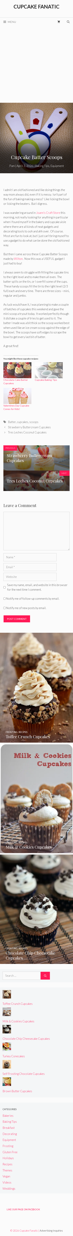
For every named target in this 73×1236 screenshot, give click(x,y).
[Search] (45, 976)
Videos (7, 1182)
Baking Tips (42, 166)
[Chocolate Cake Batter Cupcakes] (17, 370)
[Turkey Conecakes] (7, 1048)
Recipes (7, 1164)
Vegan (6, 1176)
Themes (7, 1170)
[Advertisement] (36, 64)
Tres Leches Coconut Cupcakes (27, 432)
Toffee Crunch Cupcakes (18, 1003)
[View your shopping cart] (58, 22)
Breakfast (9, 1128)
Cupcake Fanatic (36, 6)
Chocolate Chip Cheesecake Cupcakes (26, 1038)
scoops (33, 422)
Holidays (8, 1158)
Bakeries (8, 1115)
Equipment (57, 166)
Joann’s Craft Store (48, 212)
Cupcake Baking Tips (46, 379)
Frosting (8, 1146)
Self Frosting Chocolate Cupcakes (24, 1074)
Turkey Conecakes (14, 1056)
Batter (12, 422)
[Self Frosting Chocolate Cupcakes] (7, 1066)
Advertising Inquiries (51, 1230)
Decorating (10, 1134)
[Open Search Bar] (68, 22)
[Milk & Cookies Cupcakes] (37, 851)
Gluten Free (10, 1152)
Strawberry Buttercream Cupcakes (29, 427)
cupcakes (22, 422)
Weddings (9, 1188)
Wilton (18, 258)
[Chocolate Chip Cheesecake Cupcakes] (36, 961)
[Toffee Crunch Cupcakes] (36, 740)
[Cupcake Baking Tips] (49, 370)
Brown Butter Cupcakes (17, 1091)
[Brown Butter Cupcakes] (7, 1083)
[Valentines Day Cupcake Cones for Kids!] (17, 396)
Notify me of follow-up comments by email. (32, 598)
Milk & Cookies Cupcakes (18, 1021)
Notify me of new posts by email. (26, 608)
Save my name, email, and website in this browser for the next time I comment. (37, 587)
